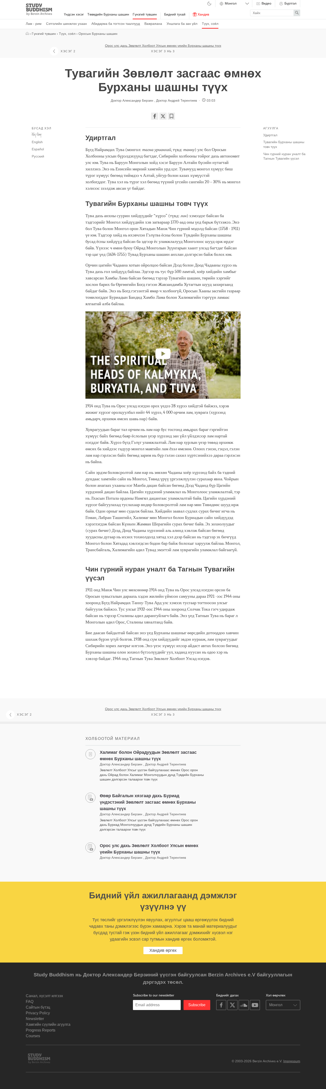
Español (38, 149)
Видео (266, 3)
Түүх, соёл (210, 24)
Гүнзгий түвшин (145, 14)
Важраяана (153, 24)
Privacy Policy (38, 1013)
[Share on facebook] (154, 116)
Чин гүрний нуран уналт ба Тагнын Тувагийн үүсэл (284, 156)
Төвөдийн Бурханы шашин (108, 14)
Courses (33, 1036)
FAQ (29, 1002)
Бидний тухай (174, 14)
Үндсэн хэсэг (74, 14)
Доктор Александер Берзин (132, 100)
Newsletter (35, 1019)
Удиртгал (270, 135)
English (37, 142)
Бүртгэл (290, 3)
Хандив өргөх (163, 950)
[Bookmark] (171, 116)
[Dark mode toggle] (209, 4)
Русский (38, 156)
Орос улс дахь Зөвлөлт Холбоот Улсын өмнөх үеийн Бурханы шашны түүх (163, 45)
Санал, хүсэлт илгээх (44, 996)
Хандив (203, 14)
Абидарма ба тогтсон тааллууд (115, 24)
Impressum (291, 1061)
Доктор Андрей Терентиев (176, 100)
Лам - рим (34, 24)
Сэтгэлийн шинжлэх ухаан (66, 24)
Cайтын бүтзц (38, 1007)
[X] (163, 116)
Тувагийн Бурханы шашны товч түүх (283, 144)
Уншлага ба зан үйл (182, 24)
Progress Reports (40, 1030)
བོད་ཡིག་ (37, 135)
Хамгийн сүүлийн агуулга (48, 1024)
